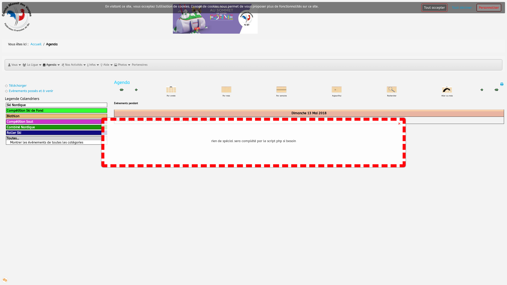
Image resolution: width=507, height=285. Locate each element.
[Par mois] (226, 89)
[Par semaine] (281, 89)
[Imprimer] (502, 84)
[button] (14, 65)
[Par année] (171, 89)
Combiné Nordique (21, 127)
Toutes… (13, 138)
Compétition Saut (20, 121)
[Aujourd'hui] (337, 89)
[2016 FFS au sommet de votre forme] (215, 18)
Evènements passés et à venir (31, 91)
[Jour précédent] (136, 89)
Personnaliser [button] (489, 8)
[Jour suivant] (482, 89)
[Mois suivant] (496, 89)
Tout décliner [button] (462, 8)
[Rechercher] (392, 89)
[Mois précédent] (121, 89)
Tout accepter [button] (434, 8)
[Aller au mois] (447, 89)
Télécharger (18, 85)
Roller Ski (14, 132)
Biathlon (13, 116)
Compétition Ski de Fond (25, 110)
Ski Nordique (16, 105)
